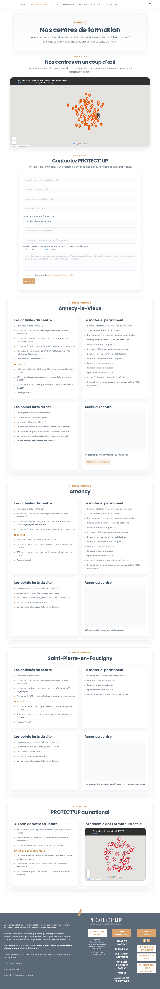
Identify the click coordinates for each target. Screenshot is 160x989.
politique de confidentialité (60, 275)
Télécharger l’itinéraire (98, 462)
